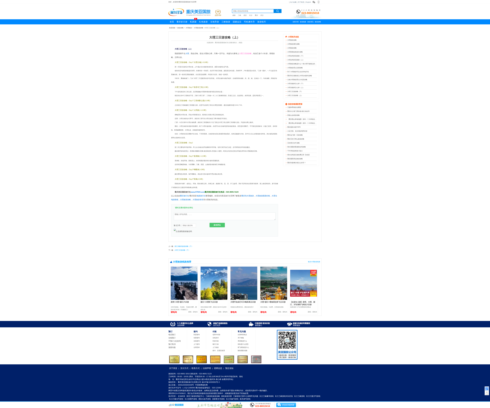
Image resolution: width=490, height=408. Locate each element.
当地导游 (214, 22)
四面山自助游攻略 (293, 115)
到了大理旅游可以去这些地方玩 (298, 72)
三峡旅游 (226, 22)
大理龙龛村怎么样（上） (295, 87)
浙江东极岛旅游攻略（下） (184, 246)
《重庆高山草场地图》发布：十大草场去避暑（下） (305, 119)
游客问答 (296, 22)
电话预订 (172, 335)
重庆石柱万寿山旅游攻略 (295, 139)
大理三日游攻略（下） (295, 91)
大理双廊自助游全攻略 (295, 52)
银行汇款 (216, 344)
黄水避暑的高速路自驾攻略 (296, 147)
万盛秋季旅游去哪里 (294, 107)
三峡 (239, 15)
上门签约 (197, 344)
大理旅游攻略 (198, 28)
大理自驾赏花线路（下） (295, 56)
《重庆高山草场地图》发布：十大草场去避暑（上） (305, 123)
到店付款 (216, 341)
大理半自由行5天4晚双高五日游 (243, 302)
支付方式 (184, 368)
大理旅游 (189, 28)
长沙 (250, 15)
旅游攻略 (318, 22)
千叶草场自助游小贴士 (295, 151)
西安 (245, 15)
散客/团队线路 (242, 350)
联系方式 (196, 368)
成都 (233, 15)
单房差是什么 (242, 341)
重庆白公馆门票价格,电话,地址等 (298, 111)
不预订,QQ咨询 (174, 341)
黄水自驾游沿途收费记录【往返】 (298, 155)
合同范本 (197, 347)
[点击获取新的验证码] (183, 231)
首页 (172, 22)
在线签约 (197, 341)
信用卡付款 (216, 335)
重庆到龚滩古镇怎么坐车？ (296, 163)
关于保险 (241, 338)
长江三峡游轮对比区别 (284, 396)
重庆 (256, 15)
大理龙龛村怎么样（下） (295, 83)
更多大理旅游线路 (314, 262)
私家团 (193, 21)
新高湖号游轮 (245, 399)
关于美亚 (301, 2)
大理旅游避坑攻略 (293, 44)
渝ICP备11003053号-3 (211, 382)
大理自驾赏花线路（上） (295, 60)
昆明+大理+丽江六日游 (180, 302)
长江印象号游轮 (232, 399)
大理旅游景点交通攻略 (295, 68)
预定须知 (229, 368)
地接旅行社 (201, 196)
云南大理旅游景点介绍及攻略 (297, 80)
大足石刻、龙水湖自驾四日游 (297, 131)
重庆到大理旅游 (247, 196)
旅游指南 (303, 22)
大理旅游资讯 (198, 200)
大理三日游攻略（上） (295, 95)
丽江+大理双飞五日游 (209, 302)
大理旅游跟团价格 (263, 196)
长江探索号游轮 (191, 399)
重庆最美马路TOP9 (294, 127)
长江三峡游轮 (299, 396)
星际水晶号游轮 (204, 399)
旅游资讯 (310, 22)
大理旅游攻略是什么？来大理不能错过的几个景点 (304, 64)
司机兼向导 (249, 22)
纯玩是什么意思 (243, 344)
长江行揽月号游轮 (313, 396)
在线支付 (216, 338)
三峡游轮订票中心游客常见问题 (245, 396)
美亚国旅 (172, 28)
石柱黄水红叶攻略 (293, 143)
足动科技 (181, 396)
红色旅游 (203, 22)
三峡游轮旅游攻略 (213, 396)
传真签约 (197, 338)
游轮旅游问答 (226, 396)
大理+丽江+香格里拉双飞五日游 (273, 302)
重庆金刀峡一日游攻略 (295, 135)
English (308, 2)
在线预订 (172, 338)
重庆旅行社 (184, 196)
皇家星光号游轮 (218, 399)
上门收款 (216, 347)
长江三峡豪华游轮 (266, 396)
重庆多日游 (182, 22)
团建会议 (237, 22)
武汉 (262, 15)
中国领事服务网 (201, 385)
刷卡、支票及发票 (219, 350)
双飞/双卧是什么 (243, 347)
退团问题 (172, 347)
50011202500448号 (186, 385)
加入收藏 (293, 2)
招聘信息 (218, 368)
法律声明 (207, 368)
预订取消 (172, 344)
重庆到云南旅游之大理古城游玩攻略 (299, 76)
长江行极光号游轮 (176, 399)
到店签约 (197, 335)
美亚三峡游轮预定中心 (195, 396)
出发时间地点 (242, 335)
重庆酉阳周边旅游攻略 (295, 159)
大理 (187, 53)
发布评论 (217, 225)
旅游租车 (261, 22)
